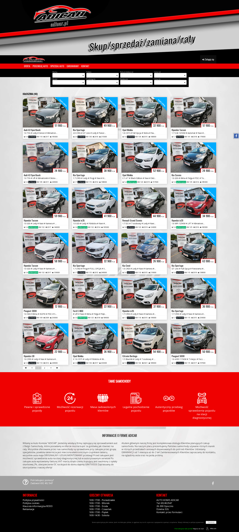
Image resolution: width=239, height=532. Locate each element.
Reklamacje (28, 509)
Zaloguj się (209, 59)
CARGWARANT (73, 66)
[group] (119, 27)
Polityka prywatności (33, 500)
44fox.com (213, 529)
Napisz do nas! (189, 529)
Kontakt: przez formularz (169, 512)
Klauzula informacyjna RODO (38, 506)
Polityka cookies (31, 503)
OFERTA (27, 66)
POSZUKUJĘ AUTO (40, 66)
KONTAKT (85, 66)
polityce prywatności (197, 522)
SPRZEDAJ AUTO (57, 66)
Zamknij (211, 522)
